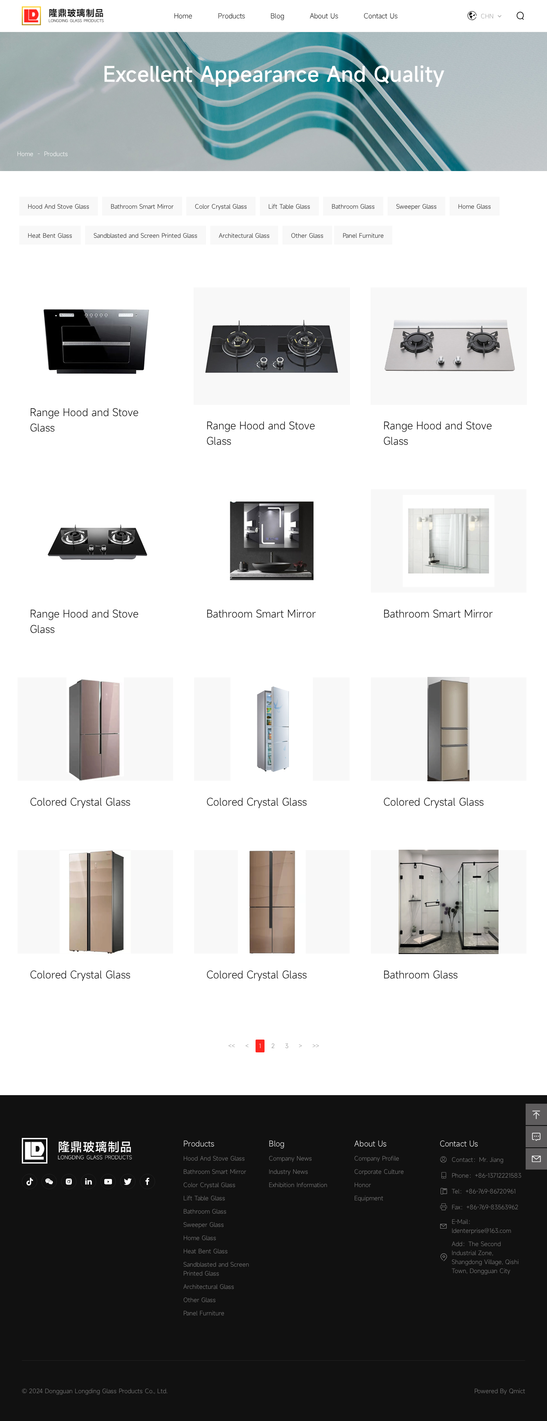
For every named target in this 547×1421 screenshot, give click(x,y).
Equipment (368, 1198)
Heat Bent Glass (50, 235)
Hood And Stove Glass (58, 206)
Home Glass (474, 206)
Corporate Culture (379, 1171)
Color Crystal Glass (221, 206)
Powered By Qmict (499, 1391)
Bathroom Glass (353, 206)
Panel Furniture (363, 235)
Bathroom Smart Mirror (142, 206)
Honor (362, 1185)
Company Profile (376, 1158)
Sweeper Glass (416, 206)
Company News (290, 1158)
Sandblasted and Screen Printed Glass (145, 235)
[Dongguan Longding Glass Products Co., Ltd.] (92, 1151)
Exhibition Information (298, 1185)
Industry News (288, 1171)
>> (315, 1046)
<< (231, 1046)
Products (56, 154)
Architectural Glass (244, 235)
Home (25, 154)
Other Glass (307, 235)
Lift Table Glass (289, 206)
